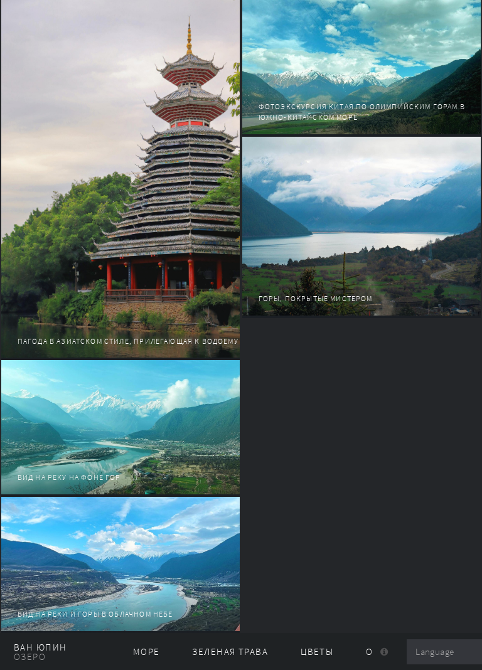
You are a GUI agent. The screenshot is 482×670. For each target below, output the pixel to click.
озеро (30, 656)
